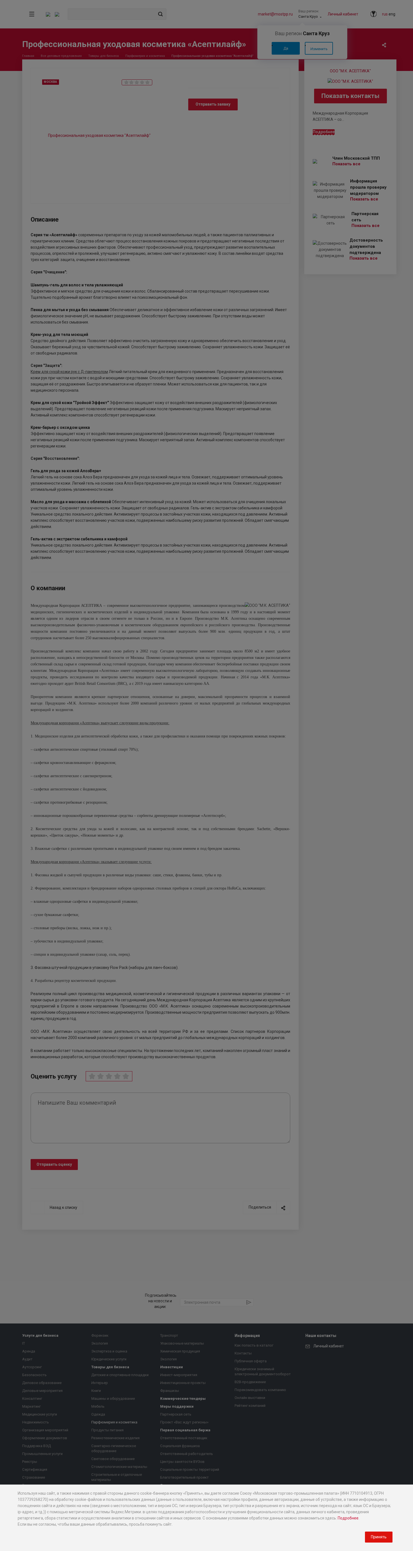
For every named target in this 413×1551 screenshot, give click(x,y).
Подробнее (348, 1518)
